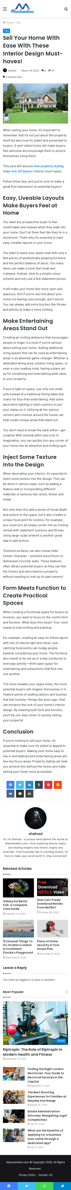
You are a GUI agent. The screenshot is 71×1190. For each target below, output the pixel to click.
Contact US (45, 1174)
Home (9, 22)
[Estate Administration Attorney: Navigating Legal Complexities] (14, 1116)
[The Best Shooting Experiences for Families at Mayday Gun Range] (14, 1097)
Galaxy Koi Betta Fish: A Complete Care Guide (15, 905)
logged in (25, 979)
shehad (12, 70)
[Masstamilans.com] (22, 9)
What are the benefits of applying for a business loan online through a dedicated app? (45, 1137)
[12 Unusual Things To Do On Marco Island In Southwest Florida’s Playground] (18, 928)
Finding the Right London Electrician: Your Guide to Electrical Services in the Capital (46, 1075)
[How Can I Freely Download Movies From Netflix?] (52, 887)
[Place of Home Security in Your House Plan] (52, 928)
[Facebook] (10, 785)
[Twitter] (20, 785)
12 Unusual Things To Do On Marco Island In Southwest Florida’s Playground (18, 947)
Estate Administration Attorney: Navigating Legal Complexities (47, 1115)
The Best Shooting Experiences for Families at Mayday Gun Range (47, 1096)
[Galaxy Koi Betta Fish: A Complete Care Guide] (18, 887)
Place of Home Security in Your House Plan (48, 945)
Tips (18, 22)
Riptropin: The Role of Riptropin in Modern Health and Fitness (32, 1052)
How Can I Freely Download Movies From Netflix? (50, 903)
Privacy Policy (27, 1174)
